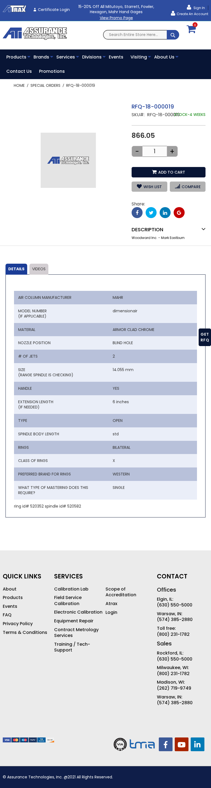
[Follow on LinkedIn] (197, 744)
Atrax (111, 604)
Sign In (199, 7)
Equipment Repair (73, 621)
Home (19, 85)
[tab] (16, 269)
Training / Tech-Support (72, 647)
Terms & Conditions (25, 633)
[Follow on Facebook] (166, 744)
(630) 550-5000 (174, 605)
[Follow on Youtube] (181, 744)
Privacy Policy (18, 624)
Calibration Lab (71, 589)
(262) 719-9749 (174, 688)
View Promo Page (116, 18)
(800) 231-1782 (173, 634)
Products (13, 598)
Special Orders (45, 85)
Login (111, 612)
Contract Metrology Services (76, 633)
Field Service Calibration (68, 600)
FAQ (7, 615)
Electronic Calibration (78, 612)
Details (16, 269)
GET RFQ (205, 337)
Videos (39, 269)
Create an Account (192, 14)
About (9, 589)
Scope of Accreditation (121, 592)
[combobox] (141, 35)
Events (10, 606)
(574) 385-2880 (175, 620)
